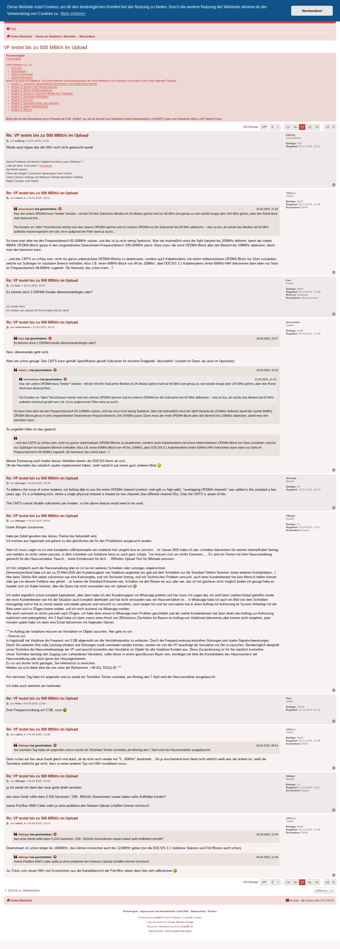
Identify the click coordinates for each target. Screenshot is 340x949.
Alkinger (23, 745)
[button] (264, 127)
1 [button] (278, 127)
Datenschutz (198, 911)
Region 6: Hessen (22, 99)
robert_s (23, 370)
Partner (212, 911)
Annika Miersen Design (180, 922)
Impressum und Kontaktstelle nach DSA (164, 911)
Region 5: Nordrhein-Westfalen (29, 96)
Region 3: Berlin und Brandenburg (31, 90)
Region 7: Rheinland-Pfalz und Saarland (35, 103)
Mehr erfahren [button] (73, 13)
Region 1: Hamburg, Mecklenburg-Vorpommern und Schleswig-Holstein (54, 83)
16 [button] (295, 127)
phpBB (157, 917)
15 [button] (287, 127)
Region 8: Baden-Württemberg (29, 106)
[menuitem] (11, 29)
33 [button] (327, 127)
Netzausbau (18, 70)
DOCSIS (16, 67)
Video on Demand (22, 74)
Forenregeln (13, 58)
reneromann (26, 208)
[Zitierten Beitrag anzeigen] (60, 209)
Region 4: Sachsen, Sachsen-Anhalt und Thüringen (42, 93)
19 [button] (316, 127)
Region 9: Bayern (21, 109)
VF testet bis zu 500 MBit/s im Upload (45, 47)
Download (46, 165)
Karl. (21, 338)
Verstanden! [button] (312, 11)
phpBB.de (187, 926)
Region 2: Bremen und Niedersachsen (34, 86)
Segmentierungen (21, 77)
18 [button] (309, 127)
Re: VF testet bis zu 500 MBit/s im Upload (47, 135)
